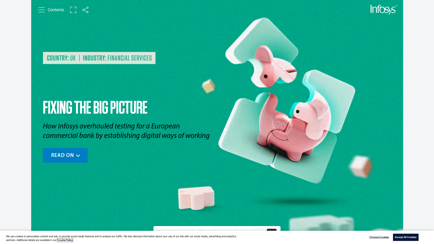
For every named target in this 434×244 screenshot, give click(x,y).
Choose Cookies (379, 237)
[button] (51, 9)
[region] (217, 237)
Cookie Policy (65, 240)
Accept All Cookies (406, 237)
